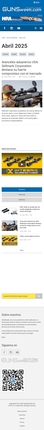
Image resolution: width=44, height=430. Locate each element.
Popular (22, 194)
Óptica (32, 77)
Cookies (22, 426)
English (14, 54)
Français (22, 54)
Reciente (26, 189)
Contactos (22, 415)
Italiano (31, 54)
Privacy (22, 422)
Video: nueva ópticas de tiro (30, 236)
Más (21, 250)
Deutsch (5, 54)
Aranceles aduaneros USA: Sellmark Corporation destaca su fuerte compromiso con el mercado (22, 67)
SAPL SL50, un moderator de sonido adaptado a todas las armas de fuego (30, 209)
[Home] (22, 9)
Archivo (22, 200)
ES (37, 2)
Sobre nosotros (22, 411)
